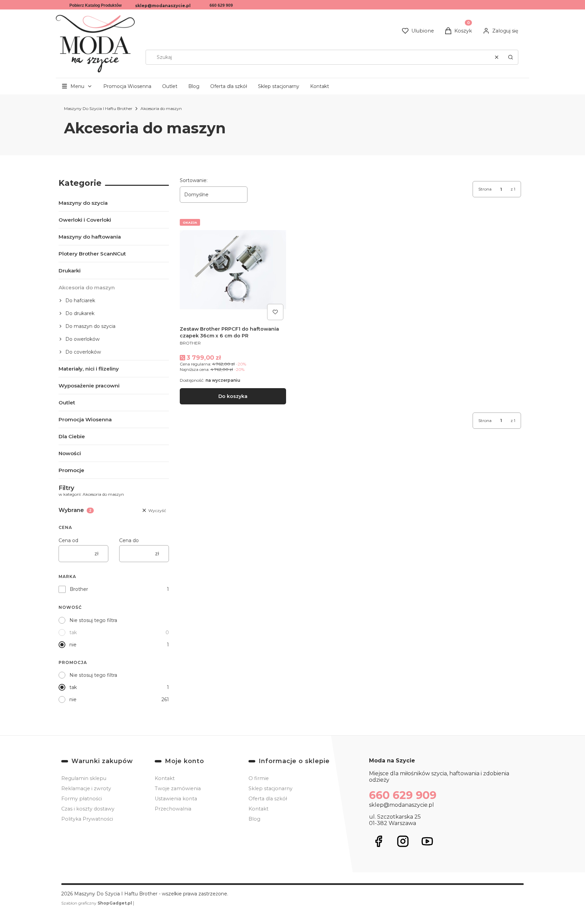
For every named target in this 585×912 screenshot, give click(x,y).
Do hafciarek (80, 300)
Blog (193, 86)
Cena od (68, 540)
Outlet (169, 86)
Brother (79, 589)
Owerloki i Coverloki (85, 220)
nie (73, 645)
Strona (485, 189)
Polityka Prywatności (87, 819)
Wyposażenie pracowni (89, 385)
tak (73, 632)
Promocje (71, 470)
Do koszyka (232, 396)
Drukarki (70, 270)
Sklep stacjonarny (278, 86)
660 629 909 (221, 5)
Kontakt (319, 86)
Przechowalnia (173, 809)
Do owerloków (82, 339)
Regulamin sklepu (83, 778)
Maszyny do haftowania (90, 236)
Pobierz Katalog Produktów (95, 5)
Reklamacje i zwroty (86, 788)
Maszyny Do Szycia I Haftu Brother (98, 108)
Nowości (70, 453)
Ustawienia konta (176, 799)
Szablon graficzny (96, 903)
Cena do (129, 540)
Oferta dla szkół (228, 86)
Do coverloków (83, 352)
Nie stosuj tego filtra (93, 620)
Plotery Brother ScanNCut (92, 253)
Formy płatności (81, 799)
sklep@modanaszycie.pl (163, 5)
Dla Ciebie (72, 436)
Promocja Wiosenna (127, 86)
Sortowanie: (194, 180)
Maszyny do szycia (83, 203)
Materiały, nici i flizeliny (89, 368)
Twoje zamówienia (178, 788)
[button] (510, 57)
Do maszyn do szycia (90, 326)
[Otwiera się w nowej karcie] (378, 841)
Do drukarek (79, 313)
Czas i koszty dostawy (87, 809)
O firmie (258, 778)
